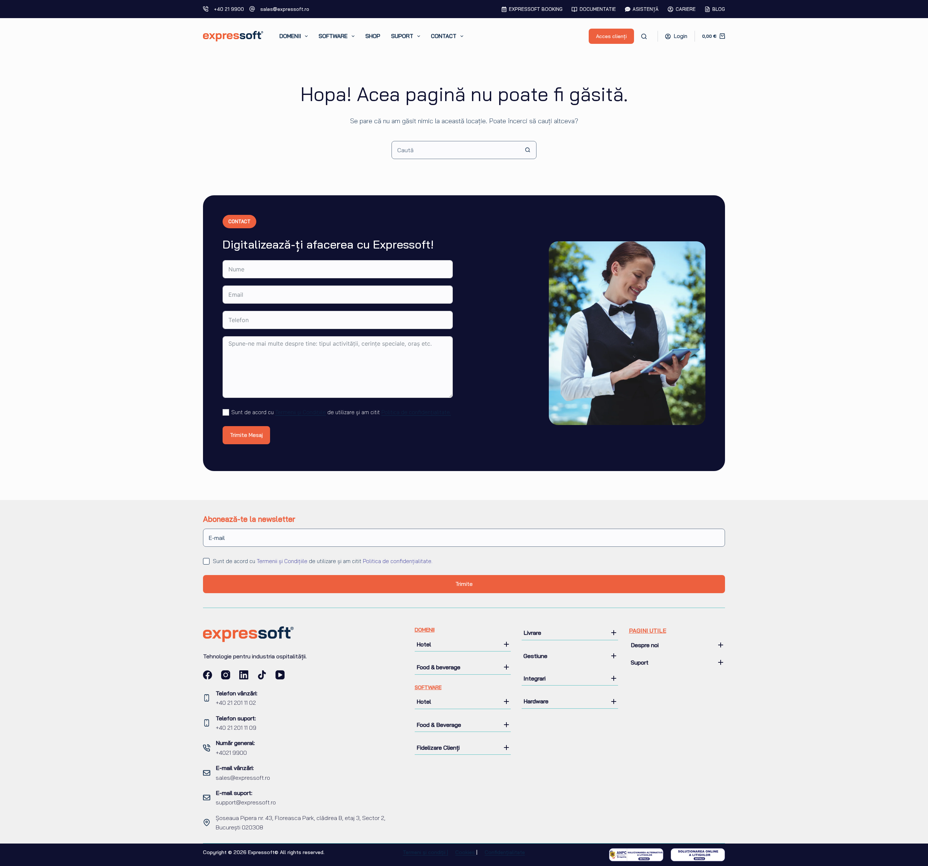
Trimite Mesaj (246, 435)
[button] (463, 644)
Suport (402, 36)
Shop (372, 36)
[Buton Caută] (527, 150)
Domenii (290, 36)
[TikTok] (261, 674)
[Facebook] (207, 674)
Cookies (465, 852)
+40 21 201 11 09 (236, 727)
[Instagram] (225, 674)
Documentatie (598, 9)
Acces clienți (611, 36)
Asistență (646, 9)
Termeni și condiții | (425, 852)
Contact (443, 36)
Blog (718, 9)
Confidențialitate (505, 852)
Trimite (464, 583)
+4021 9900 (231, 752)
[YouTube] (280, 674)
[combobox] (455, 150)
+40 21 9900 (229, 9)
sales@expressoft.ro (284, 9)
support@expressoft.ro (246, 802)
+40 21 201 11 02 (236, 702)
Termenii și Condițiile (300, 412)
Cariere (686, 9)
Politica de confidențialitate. (416, 412)
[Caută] (644, 36)
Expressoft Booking (536, 9)
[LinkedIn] (243, 674)
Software (333, 36)
